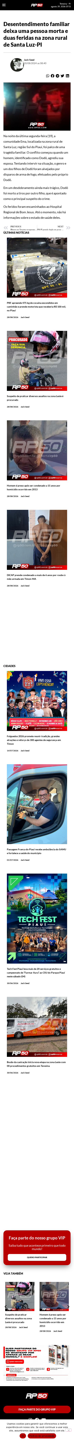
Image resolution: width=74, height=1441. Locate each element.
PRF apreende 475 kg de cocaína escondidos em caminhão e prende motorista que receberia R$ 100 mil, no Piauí (36, 306)
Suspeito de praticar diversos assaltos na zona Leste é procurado (18, 1318)
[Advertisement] (37, 627)
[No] (68, 1430)
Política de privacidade (41, 1435)
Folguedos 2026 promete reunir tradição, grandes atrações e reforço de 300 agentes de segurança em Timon (34, 740)
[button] (47, 76)
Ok (22, 1435)
